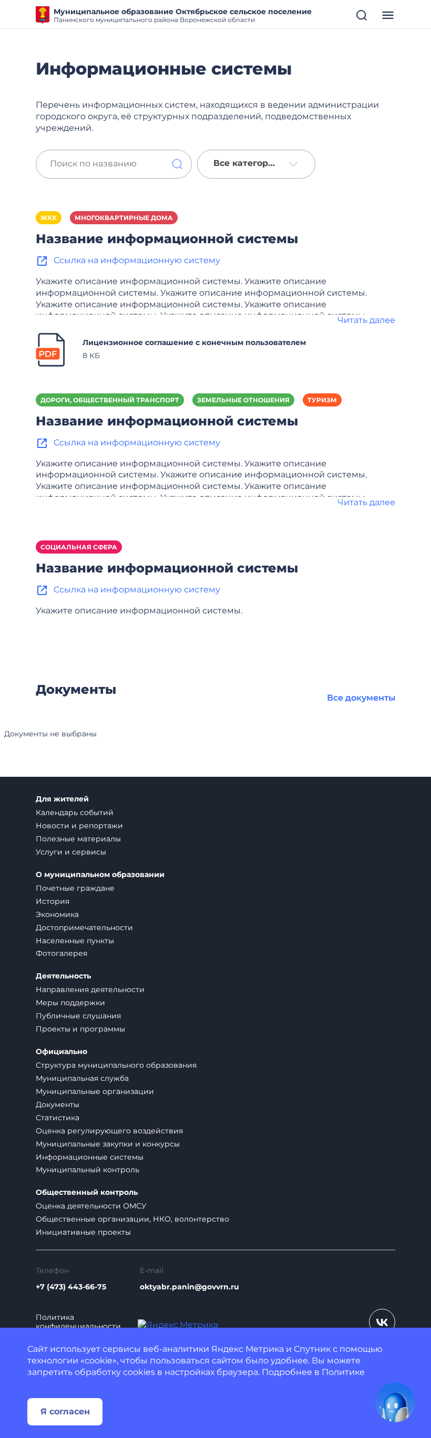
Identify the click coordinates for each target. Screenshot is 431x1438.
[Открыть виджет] (395, 1402)
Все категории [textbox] (246, 163)
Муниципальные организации (95, 1091)
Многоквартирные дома (124, 218)
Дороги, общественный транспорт (109, 400)
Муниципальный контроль (87, 1169)
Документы (57, 1104)
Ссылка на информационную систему (137, 260)
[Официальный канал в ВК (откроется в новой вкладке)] (382, 1322)
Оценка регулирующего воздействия (109, 1130)
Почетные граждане (75, 888)
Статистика (57, 1117)
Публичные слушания (78, 1015)
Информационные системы (89, 1157)
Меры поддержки (70, 1002)
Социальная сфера (78, 547)
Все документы (361, 698)
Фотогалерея (61, 953)
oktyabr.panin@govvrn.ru (189, 1287)
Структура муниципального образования (116, 1065)
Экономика (57, 914)
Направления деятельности (90, 989)
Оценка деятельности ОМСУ (91, 1206)
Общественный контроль (87, 1192)
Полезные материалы (78, 838)
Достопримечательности (84, 927)
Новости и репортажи (79, 825)
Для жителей (62, 799)
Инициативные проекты (83, 1232)
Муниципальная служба (82, 1078)
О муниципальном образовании (100, 874)
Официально (61, 1051)
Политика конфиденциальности (78, 1322)
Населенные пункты (75, 940)
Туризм (322, 400)
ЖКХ (48, 218)
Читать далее (366, 320)
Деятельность (63, 976)
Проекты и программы (80, 1029)
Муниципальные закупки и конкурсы (108, 1144)
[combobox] (256, 164)
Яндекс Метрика (247, 1349)
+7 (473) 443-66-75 (71, 1287)
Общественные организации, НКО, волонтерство (132, 1219)
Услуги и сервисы (71, 852)
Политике (343, 1372)
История (52, 901)
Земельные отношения (243, 400)
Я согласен (65, 1411)
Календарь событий (75, 812)
